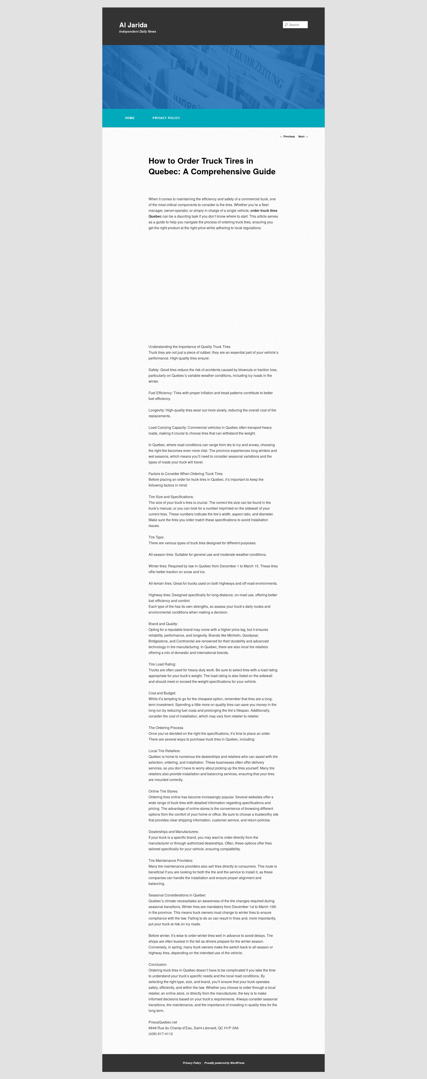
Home (130, 118)
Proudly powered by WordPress (224, 1063)
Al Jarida (133, 24)
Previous (287, 136)
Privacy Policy (166, 118)
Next (303, 136)
